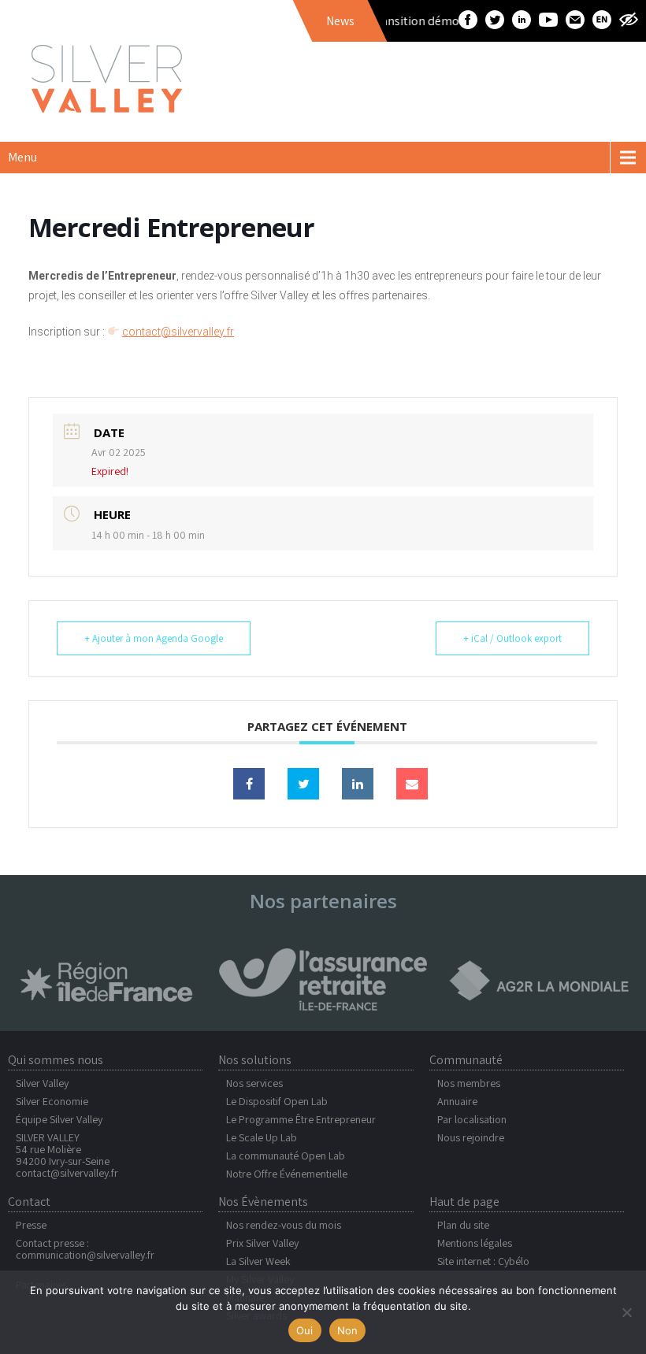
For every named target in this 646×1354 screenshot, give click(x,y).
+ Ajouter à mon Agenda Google (153, 638)
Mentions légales (474, 1243)
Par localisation (472, 1119)
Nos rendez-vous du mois (283, 1225)
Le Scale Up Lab (261, 1137)
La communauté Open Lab (285, 1155)
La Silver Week (258, 1261)
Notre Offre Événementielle (286, 1174)
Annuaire (457, 1101)
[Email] (412, 783)
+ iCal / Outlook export (512, 638)
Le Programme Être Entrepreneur (301, 1119)
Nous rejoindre (470, 1137)
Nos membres (468, 1083)
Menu (22, 157)
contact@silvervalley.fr (67, 1173)
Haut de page (464, 1201)
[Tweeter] (303, 783)
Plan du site (463, 1225)
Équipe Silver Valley (59, 1119)
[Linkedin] (357, 783)
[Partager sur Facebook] (249, 783)
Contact (29, 1201)
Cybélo (513, 1261)
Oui (305, 1330)
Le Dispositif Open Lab (277, 1101)
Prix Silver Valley (262, 1243)
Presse (31, 1225)
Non (347, 1330)
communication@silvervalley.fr (85, 1255)
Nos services (254, 1083)
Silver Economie (52, 1101)
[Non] (626, 1312)
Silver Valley (42, 1083)
